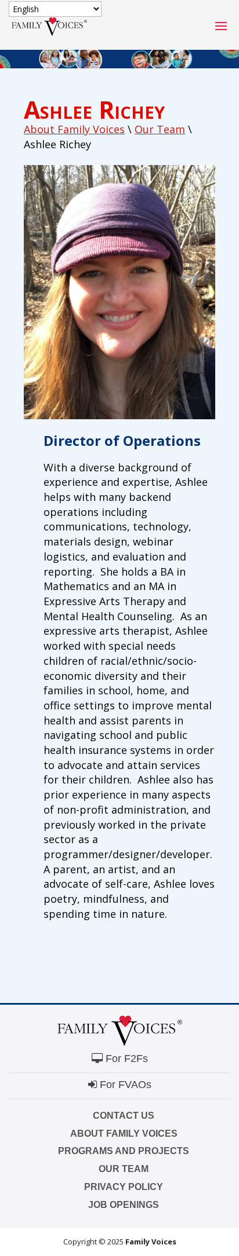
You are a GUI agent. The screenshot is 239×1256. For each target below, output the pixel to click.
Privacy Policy (123, 1187)
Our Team (124, 1169)
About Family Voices (74, 129)
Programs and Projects (123, 1151)
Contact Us (123, 1115)
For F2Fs (125, 1058)
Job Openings (123, 1205)
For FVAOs (124, 1084)
